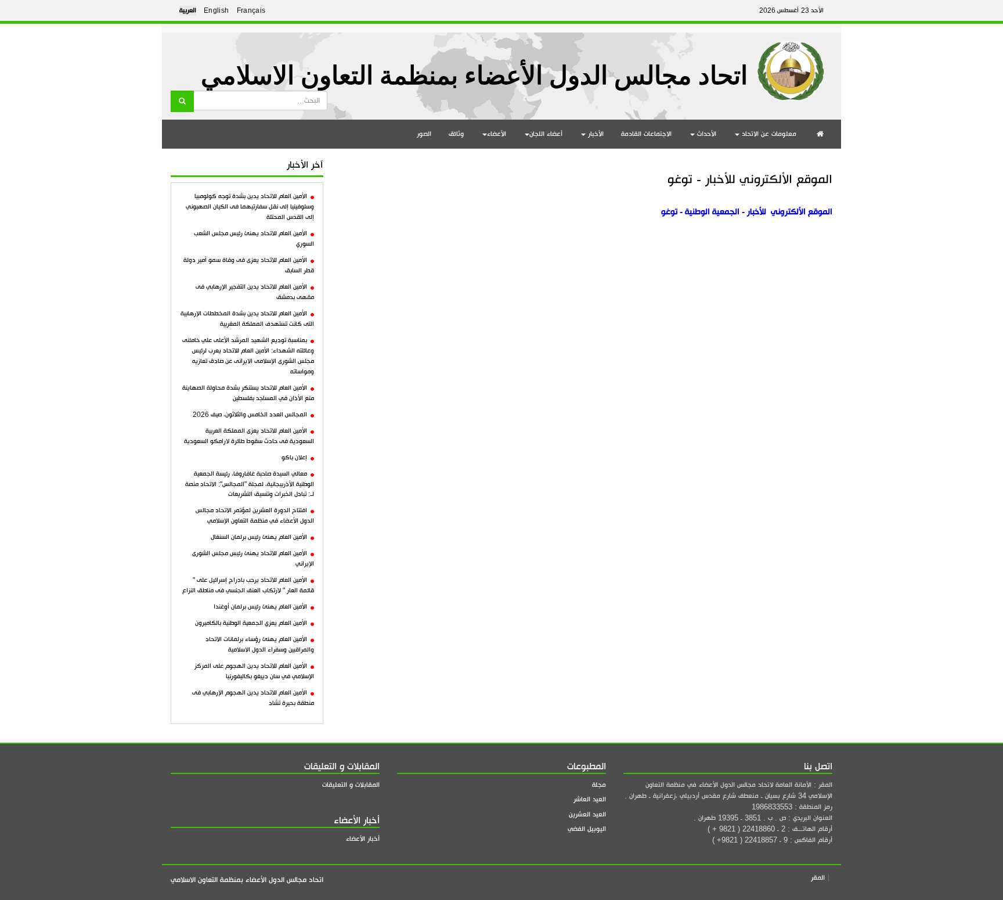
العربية (187, 10)
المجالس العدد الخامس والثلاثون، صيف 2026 (250, 415)
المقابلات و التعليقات (351, 784)
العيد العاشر (589, 799)
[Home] (790, 66)
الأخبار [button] (595, 133)
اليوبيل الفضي (587, 829)
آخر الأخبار (305, 165)
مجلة (599, 784)
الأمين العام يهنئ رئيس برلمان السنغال (259, 537)
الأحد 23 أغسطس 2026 (791, 10)
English (216, 10)
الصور (424, 133)
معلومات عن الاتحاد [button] (767, 133)
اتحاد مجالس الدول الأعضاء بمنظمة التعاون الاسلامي (474, 76)
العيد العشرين (587, 814)
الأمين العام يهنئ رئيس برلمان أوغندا (260, 607)
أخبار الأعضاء (363, 838)
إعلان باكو (294, 457)
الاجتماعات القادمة (646, 133)
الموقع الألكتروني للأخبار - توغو (750, 179)
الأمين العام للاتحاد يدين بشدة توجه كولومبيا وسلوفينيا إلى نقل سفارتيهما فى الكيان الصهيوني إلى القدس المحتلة (250, 206)
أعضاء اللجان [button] (545, 133)
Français (251, 10)
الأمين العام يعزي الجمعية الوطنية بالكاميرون (251, 623)
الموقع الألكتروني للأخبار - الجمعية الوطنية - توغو (746, 212)
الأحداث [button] (705, 133)
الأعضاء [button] (496, 133)
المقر (818, 877)
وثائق (456, 133)
